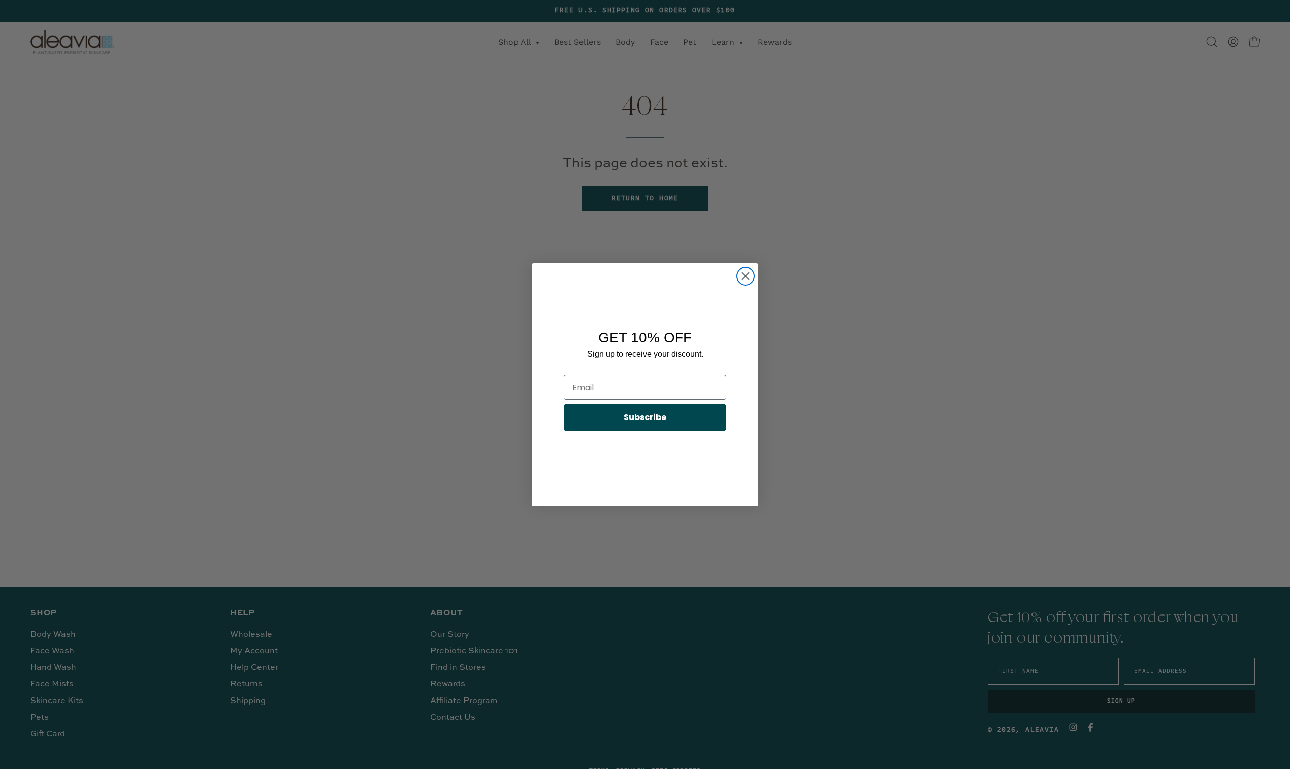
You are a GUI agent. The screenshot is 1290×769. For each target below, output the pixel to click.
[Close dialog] (745, 276)
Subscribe (645, 417)
